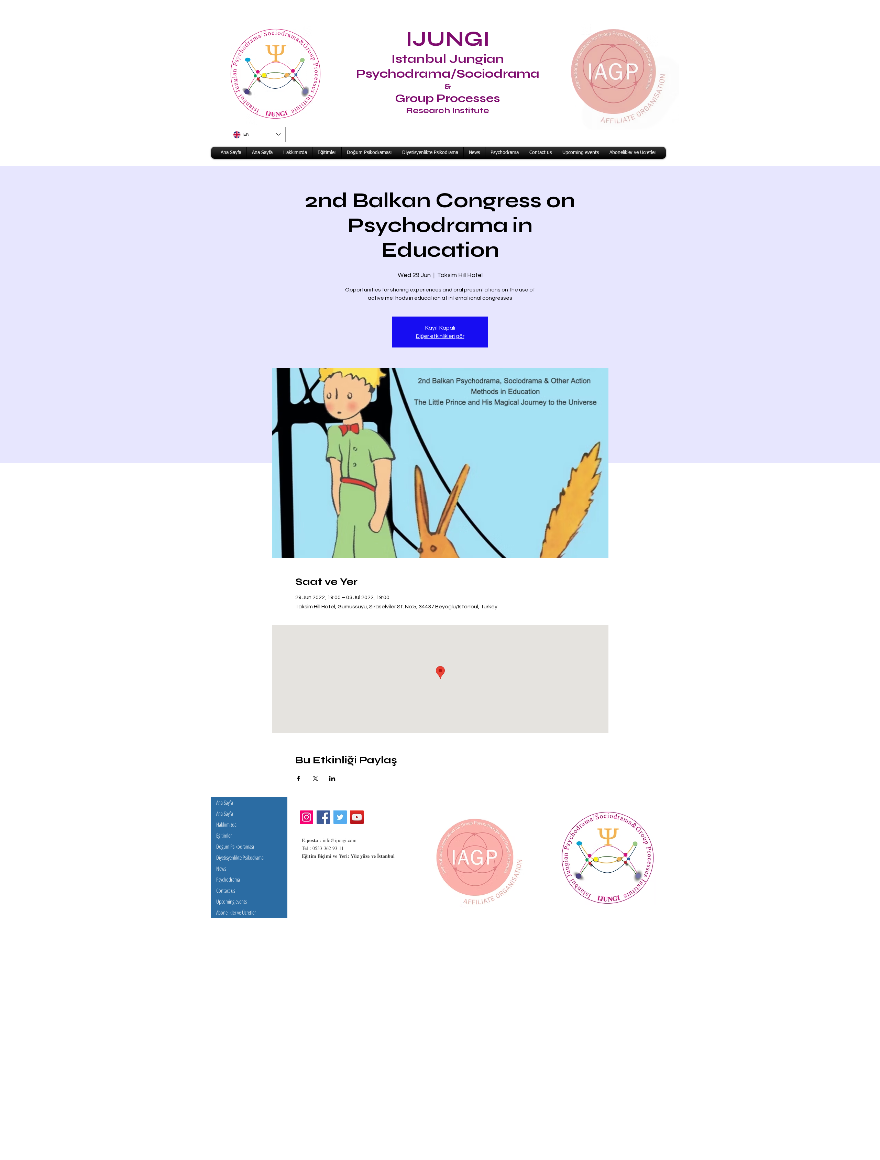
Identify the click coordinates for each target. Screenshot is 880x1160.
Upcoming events (231, 901)
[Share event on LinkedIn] (332, 778)
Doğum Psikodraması (235, 846)
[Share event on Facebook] (298, 778)
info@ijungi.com (339, 840)
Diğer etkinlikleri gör (440, 336)
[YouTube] (357, 817)
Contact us (225, 890)
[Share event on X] (315, 778)
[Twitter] (340, 817)
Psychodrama (228, 879)
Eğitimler (224, 835)
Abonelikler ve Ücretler (236, 912)
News (221, 868)
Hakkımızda (226, 824)
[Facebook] (323, 817)
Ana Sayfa (224, 802)
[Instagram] (306, 817)
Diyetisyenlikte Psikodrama (240, 857)
